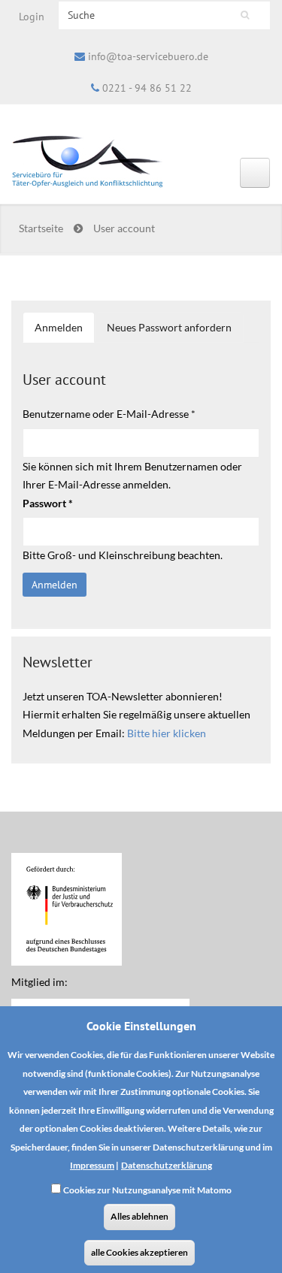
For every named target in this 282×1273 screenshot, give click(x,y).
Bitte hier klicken (166, 733)
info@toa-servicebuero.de (148, 56)
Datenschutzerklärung (166, 1165)
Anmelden (65, 332)
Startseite (41, 228)
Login (31, 16)
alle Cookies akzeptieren (139, 1252)
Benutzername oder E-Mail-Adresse (109, 413)
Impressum (92, 1165)
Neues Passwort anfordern (169, 327)
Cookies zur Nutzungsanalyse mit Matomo (147, 1190)
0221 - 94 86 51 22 (147, 88)
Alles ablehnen (139, 1216)
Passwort (48, 503)
